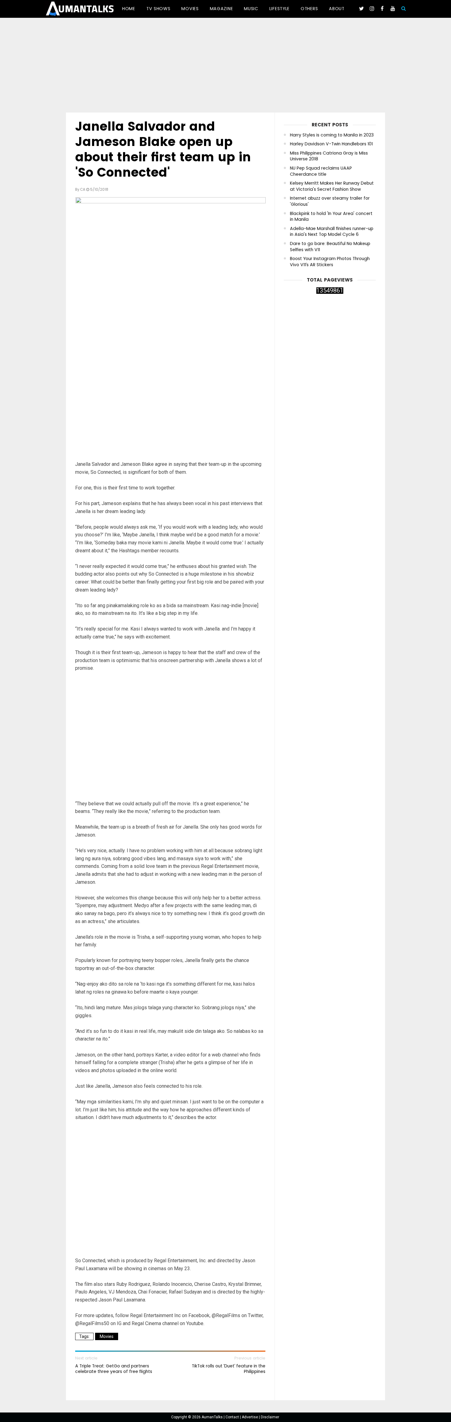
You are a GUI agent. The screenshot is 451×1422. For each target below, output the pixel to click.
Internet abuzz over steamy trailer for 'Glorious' (330, 201)
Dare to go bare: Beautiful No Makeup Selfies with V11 (330, 247)
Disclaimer (270, 1417)
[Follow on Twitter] (361, 8)
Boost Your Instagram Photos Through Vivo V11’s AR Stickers (330, 262)
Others (309, 9)
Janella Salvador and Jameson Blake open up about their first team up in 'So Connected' (163, 149)
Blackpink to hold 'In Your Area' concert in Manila (331, 217)
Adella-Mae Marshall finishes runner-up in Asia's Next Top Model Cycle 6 (331, 232)
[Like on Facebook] (382, 8)
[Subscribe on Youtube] (392, 8)
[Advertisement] (225, 66)
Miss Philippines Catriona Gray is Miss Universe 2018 (329, 156)
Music (251, 9)
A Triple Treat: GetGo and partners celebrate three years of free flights (113, 1368)
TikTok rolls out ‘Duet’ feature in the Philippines (228, 1368)
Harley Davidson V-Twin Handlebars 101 (331, 144)
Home (128, 9)
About (337, 9)
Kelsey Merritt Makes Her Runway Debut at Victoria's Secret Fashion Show (332, 186)
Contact (233, 1417)
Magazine (221, 9)
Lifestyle (279, 9)
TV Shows (158, 9)
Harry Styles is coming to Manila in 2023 (332, 135)
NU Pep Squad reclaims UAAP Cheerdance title (321, 171)
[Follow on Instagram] (371, 8)
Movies (190, 9)
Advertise (250, 1417)
